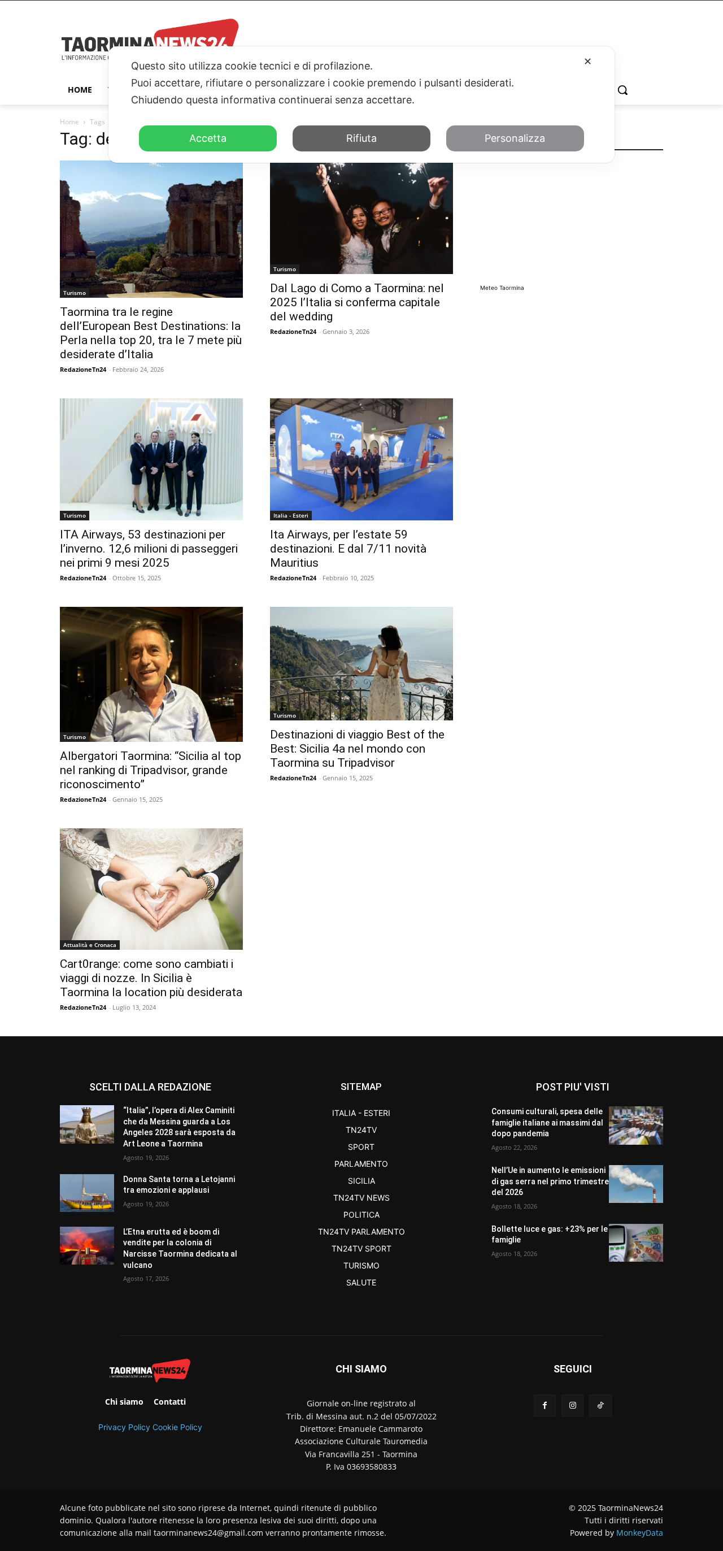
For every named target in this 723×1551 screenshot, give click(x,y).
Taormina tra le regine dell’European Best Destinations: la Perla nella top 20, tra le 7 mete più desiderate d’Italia (151, 333)
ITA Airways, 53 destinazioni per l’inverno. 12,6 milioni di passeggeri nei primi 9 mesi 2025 (149, 549)
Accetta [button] (208, 138)
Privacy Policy (124, 1427)
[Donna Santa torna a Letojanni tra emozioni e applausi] (87, 1193)
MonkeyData (639, 1532)
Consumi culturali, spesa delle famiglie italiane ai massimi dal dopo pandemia (547, 1122)
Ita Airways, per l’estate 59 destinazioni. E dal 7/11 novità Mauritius (348, 549)
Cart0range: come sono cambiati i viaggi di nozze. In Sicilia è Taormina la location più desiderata (151, 978)
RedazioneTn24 (83, 369)
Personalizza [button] (515, 138)
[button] (622, 89)
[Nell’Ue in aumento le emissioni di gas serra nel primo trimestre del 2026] (636, 1184)
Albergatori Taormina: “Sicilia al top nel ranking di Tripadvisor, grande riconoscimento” (150, 770)
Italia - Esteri (290, 515)
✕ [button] (587, 61)
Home (69, 122)
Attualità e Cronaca (89, 945)
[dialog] (361, 104)
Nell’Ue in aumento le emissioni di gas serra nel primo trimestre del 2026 (550, 1181)
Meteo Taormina (502, 287)
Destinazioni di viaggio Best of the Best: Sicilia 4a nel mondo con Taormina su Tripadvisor (357, 749)
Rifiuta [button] (361, 138)
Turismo (74, 293)
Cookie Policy (177, 1427)
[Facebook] (545, 1405)
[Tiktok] (600, 1405)
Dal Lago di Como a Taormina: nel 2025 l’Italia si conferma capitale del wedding (357, 302)
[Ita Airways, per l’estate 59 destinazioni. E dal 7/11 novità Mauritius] (361, 459)
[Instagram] (572, 1405)
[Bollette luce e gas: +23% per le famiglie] (636, 1243)
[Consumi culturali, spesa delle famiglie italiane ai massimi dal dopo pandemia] (636, 1125)
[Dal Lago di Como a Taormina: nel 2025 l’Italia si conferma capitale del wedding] (361, 217)
